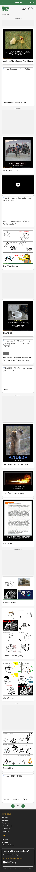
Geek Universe (6, 829)
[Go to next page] (23, 806)
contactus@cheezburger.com (12, 858)
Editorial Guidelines (8, 845)
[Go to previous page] (13, 806)
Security (25, 869)
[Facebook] (28, 8)
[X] (32, 8)
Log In (32, 2)
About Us (5, 842)
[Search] (6, 2)
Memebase (18, 2)
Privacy (20, 869)
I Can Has (5, 817)
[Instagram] (24, 8)
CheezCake (5, 831)
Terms (16, 869)
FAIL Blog (5, 820)
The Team (5, 839)
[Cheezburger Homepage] (18, 862)
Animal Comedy (7, 826)
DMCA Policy (31, 869)
